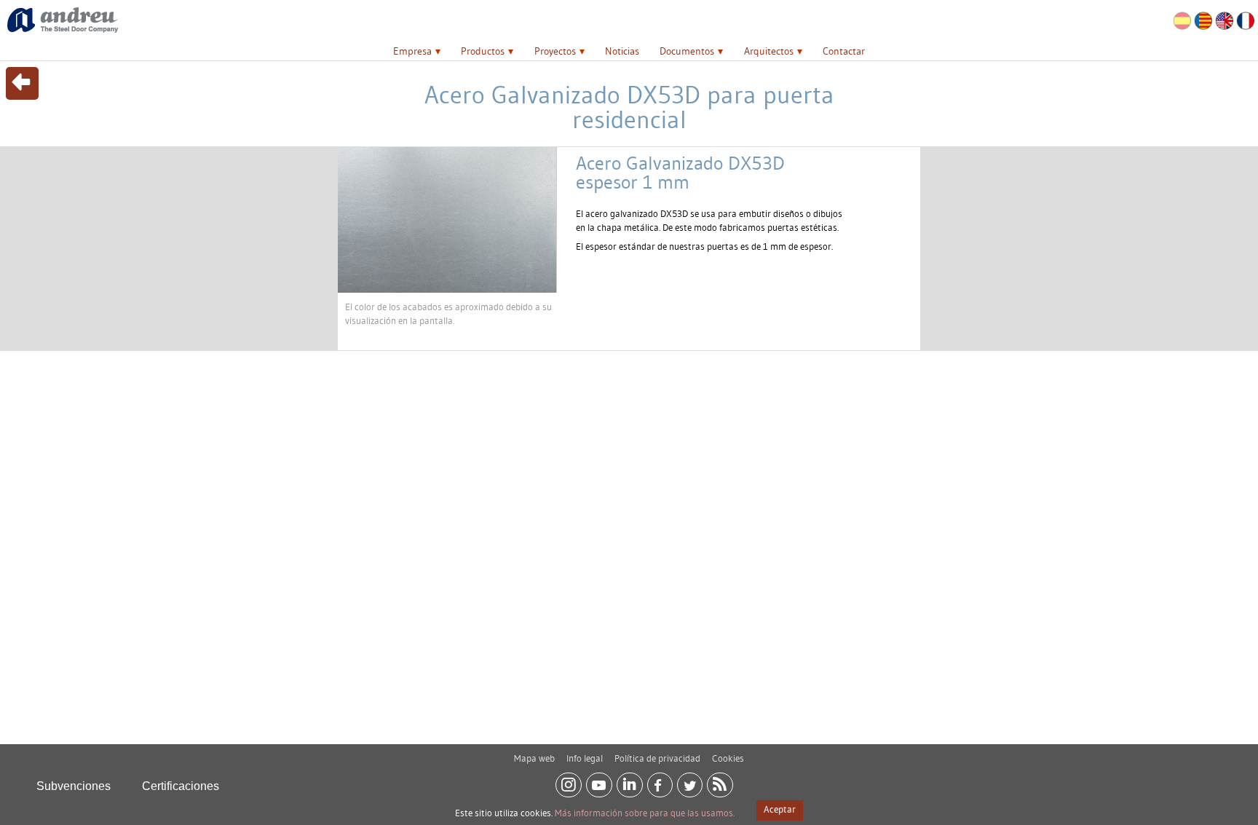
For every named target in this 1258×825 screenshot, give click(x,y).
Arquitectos (769, 51)
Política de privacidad (657, 758)
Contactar (844, 51)
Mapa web (534, 758)
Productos (483, 51)
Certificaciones (180, 786)
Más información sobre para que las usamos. (645, 812)
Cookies (728, 758)
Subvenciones (73, 786)
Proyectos (555, 51)
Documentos (687, 51)
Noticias (622, 51)
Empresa (412, 51)
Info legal (584, 758)
